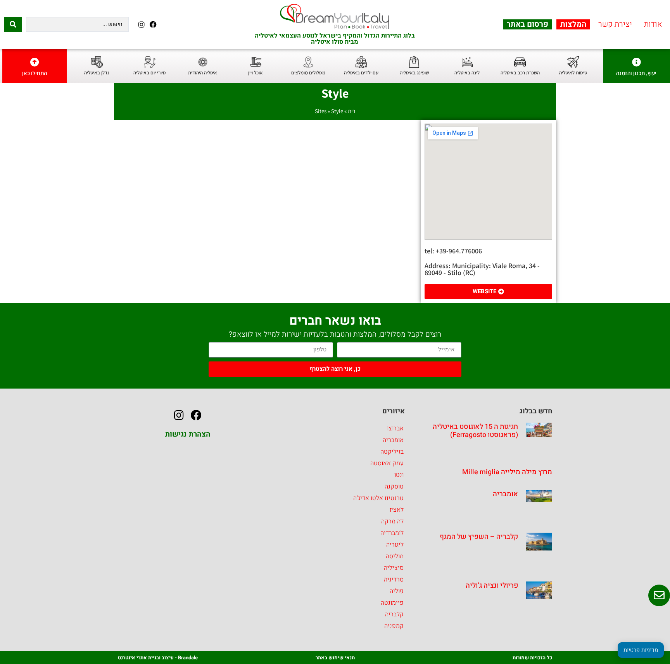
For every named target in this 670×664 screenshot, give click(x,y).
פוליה (397, 591)
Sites (320, 111)
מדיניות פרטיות (640, 650)
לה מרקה (392, 521)
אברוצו (395, 428)
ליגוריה (395, 544)
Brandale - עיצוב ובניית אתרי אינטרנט (158, 657)
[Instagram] (141, 24)
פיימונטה (392, 602)
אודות (653, 24)
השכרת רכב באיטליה (520, 72)
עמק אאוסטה (387, 463)
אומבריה (505, 494)
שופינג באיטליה (414, 72)
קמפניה (394, 626)
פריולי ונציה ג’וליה (492, 585)
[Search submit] (13, 24)
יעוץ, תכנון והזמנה (636, 73)
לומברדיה (392, 533)
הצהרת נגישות (188, 434)
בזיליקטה (392, 451)
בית (352, 111)
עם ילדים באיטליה (361, 72)
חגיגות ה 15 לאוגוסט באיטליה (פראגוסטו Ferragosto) (475, 430)
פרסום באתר (527, 24)
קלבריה (394, 614)
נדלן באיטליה (96, 72)
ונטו (399, 475)
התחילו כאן (34, 73)
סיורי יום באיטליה (149, 72)
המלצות (573, 24)
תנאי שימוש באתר (335, 657)
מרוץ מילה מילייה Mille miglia (507, 472)
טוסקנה (394, 486)
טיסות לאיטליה (573, 72)
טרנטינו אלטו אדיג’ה (378, 498)
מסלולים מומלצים (308, 72)
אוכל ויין (255, 72)
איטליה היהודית (202, 72)
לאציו (397, 509)
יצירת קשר (615, 24)
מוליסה (395, 556)
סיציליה (394, 568)
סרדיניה (394, 579)
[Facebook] (153, 24)
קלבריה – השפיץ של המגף (479, 537)
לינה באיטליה (467, 72)
